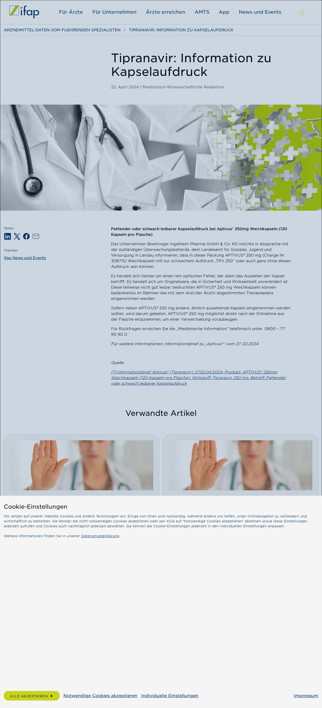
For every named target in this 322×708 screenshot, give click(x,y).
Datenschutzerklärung (100, 536)
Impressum (306, 695)
